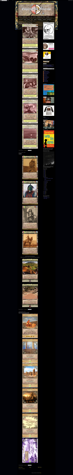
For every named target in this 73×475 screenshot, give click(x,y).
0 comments (25, 150)
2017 (44, 174)
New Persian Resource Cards (24, 312)
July (45, 184)
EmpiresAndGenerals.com (50, 66)
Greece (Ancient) (46, 81)
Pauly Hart (50, 64)
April (45, 187)
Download (25, 19)
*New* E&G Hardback (46, 71)
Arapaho (20, 153)
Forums (32, 19)
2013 (44, 192)
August (45, 183)
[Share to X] (29, 150)
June (45, 185)
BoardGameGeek (40, 19)
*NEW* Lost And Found (46, 72)
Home (30, 467)
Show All (53, 82)
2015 (44, 176)
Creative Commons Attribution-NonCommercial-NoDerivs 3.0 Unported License (48, 65)
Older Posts (39, 467)
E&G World (28, 19)
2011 (44, 194)
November (46, 181)
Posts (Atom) (23, 468)
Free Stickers (44, 19)
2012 (44, 193)
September (46, 182)
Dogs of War (45, 79)
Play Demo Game (46, 40)
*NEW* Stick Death (46, 73)
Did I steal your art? (49, 19)
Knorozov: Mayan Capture (47, 197)
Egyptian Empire (46, 80)
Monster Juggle (45, 198)
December (46, 177)
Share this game (20, 19)
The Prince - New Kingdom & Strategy (25, 23)
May (45, 186)
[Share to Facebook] (30, 150)
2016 (44, 175)
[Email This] (28, 150)
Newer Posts (21, 467)
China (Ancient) (46, 78)
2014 (44, 191)
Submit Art (35, 19)
